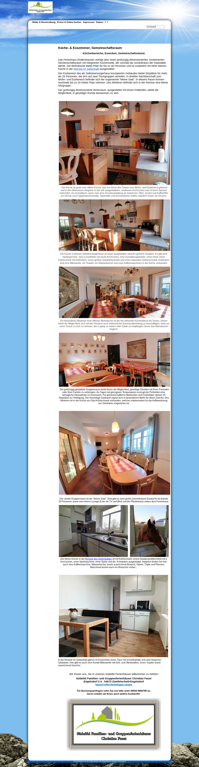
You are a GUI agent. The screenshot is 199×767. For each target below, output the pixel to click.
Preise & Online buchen (69, 22)
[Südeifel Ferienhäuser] (40, 13)
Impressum (88, 22)
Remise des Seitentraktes (98, 559)
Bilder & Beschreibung (44, 22)
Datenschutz (102, 22)
